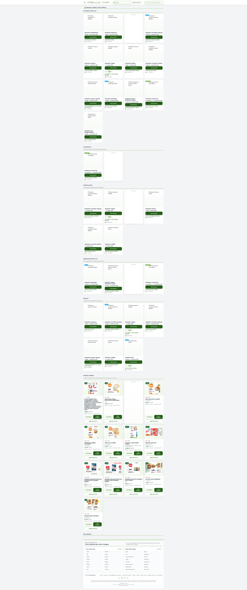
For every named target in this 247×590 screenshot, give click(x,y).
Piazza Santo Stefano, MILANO (152, 39)
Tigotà (127, 559)
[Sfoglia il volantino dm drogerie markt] (93, 120)
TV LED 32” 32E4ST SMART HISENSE (132, 443)
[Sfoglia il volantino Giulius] (134, 53)
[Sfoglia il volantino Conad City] (154, 88)
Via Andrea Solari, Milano (131, 368)
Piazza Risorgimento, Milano (111, 251)
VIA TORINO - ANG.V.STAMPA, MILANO (111, 74)
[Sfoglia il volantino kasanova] (113, 22)
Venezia (106, 564)
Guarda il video (109, 71)
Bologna (106, 561)
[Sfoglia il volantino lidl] (134, 347)
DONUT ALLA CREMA (110, 443)
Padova (106, 559)
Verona (106, 554)
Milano (88, 556)
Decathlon (146, 564)
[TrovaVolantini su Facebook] (119, 578)
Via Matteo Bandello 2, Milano (132, 107)
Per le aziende (159, 575)
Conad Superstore (129, 556)
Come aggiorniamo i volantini (115, 575)
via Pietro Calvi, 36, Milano (111, 106)
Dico (126, 554)
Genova (106, 556)
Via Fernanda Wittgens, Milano (132, 70)
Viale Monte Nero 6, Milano (151, 106)
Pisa (87, 569)
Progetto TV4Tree (151, 575)
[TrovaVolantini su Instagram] (125, 578)
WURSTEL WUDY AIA (150, 443)
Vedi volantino (93, 37)
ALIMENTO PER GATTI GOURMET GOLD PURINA (133, 479)
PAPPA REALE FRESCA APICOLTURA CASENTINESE (112, 399)
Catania (88, 559)
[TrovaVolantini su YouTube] (122, 578)
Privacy (133, 575)
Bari (87, 554)
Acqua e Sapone (129, 564)
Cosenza (106, 569)
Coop (127, 551)
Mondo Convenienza (130, 569)
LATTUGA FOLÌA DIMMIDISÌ (152, 479)
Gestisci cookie (143, 575)
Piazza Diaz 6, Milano (109, 39)
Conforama (146, 554)
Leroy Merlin (146, 561)
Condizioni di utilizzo (126, 575)
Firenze (106, 567)
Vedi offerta (88, 416)
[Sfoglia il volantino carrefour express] (154, 22)
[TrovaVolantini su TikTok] (128, 578)
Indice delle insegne (130, 549)
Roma (88, 551)
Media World (128, 567)
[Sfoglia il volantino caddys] (113, 234)
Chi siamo (105, 575)
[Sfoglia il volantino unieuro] (93, 53)
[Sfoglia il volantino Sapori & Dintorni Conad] (134, 88)
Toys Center (146, 569)
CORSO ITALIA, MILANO (150, 70)
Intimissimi (146, 559)
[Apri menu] (84, 2)
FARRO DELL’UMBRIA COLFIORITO (90, 443)
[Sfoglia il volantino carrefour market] (154, 53)
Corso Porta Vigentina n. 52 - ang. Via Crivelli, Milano (92, 106)
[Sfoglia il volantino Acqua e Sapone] (93, 88)
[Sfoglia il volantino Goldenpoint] (93, 22)
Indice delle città (90, 549)
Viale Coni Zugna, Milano (90, 139)
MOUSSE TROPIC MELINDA (91, 516)
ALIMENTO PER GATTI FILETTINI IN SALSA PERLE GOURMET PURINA (93, 480)
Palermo (106, 551)
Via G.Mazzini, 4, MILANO (90, 39)
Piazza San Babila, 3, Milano (90, 70)
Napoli (88, 561)
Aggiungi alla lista (93, 421)
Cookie (137, 575)
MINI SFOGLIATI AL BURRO (152, 399)
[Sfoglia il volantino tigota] (113, 53)
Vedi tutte (120, 549)
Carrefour (128, 561)
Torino (88, 567)
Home (101, 575)
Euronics (146, 556)
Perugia (88, 564)
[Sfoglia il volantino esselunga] (113, 88)
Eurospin (146, 567)
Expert (145, 551)
